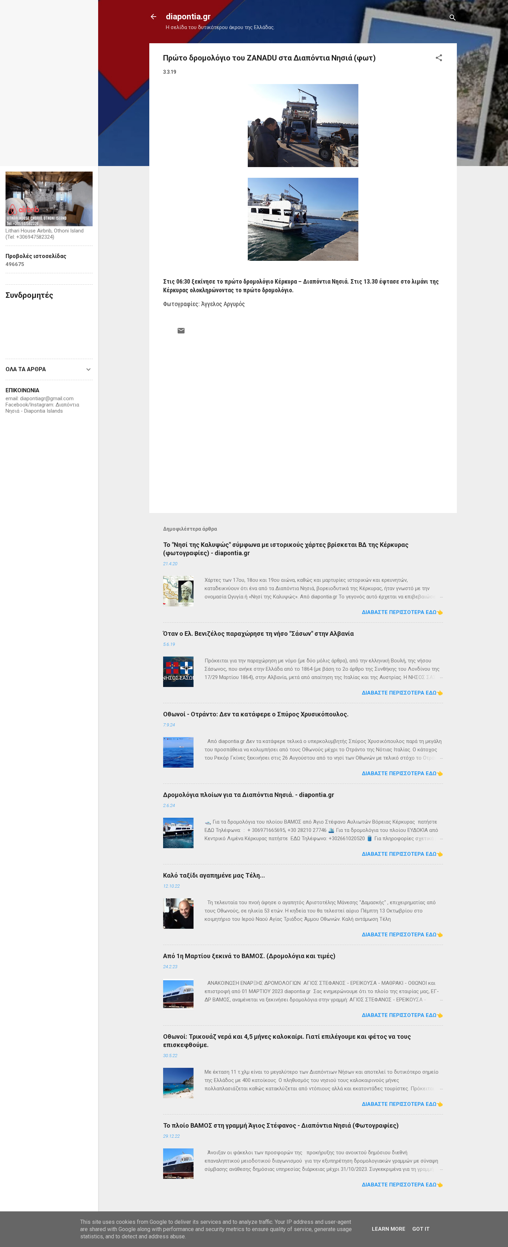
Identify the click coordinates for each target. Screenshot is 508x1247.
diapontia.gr (188, 16)
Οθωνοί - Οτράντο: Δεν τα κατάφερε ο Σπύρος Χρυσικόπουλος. (256, 714)
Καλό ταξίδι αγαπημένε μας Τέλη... (214, 875)
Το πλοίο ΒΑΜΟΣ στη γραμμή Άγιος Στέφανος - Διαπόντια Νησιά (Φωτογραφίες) (281, 1125)
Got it (421, 1229)
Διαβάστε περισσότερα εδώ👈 (402, 612)
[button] (439, 59)
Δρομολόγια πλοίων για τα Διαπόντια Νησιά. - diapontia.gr (248, 794)
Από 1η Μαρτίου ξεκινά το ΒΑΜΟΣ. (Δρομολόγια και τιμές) (249, 956)
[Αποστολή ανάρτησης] (181, 333)
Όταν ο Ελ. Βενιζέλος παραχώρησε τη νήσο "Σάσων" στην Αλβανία (258, 633)
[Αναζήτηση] (453, 18)
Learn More (388, 1229)
